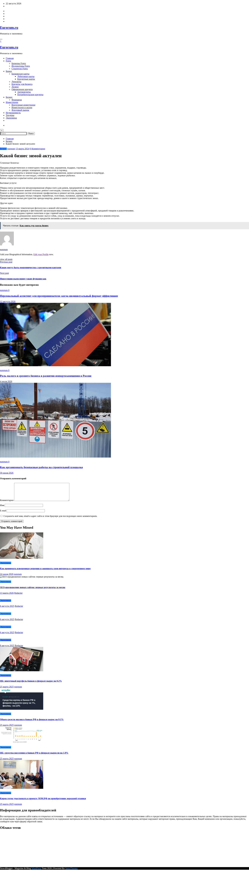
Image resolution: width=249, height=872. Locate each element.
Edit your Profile (41, 254)
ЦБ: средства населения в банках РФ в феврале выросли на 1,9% (34, 753)
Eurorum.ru (9, 27)
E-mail (3, 510)
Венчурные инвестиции (23, 105)
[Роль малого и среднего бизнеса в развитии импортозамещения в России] (55, 365)
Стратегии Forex (20, 68)
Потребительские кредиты (30, 94)
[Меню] (1, 39)
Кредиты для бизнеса (22, 84)
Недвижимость (13, 112)
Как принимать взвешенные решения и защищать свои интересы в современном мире (45, 568)
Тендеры (10, 115)
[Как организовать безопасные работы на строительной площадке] (55, 457)
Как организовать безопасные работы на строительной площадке (41, 467)
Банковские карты (20, 74)
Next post (4, 273)
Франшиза (17, 100)
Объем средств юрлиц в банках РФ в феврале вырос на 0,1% (32, 719)
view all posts (6, 259)
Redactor (18, 593)
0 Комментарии (37, 148)
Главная (10, 58)
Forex (8, 61)
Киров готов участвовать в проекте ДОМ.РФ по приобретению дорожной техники (43, 798)
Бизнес (9, 97)
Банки (9, 71)
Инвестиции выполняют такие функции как (23, 279)
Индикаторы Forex (21, 66)
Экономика (11, 118)
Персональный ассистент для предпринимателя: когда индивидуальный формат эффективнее (59, 295)
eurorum (11, 148)
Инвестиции (12, 102)
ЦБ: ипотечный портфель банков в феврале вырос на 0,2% (31, 681)
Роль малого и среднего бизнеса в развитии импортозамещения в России (45, 375)
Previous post (6, 262)
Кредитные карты (26, 79)
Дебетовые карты (25, 76)
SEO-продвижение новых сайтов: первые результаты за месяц (32, 587)
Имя (2, 505)
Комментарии (7, 500)
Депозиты (16, 81)
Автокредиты (24, 92)
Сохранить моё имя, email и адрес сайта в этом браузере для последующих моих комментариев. (50, 516)
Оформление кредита (22, 89)
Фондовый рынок (20, 110)
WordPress (36, 868)
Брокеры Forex (19, 63)
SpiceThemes (71, 868)
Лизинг (15, 87)
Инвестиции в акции (22, 107)
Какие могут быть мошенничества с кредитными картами (30, 267)
